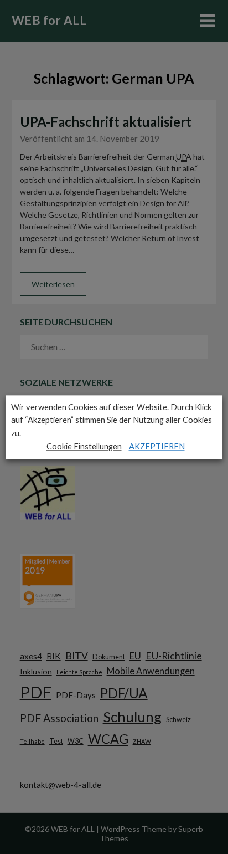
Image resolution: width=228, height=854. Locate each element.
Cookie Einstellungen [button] (84, 446)
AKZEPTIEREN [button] (157, 446)
